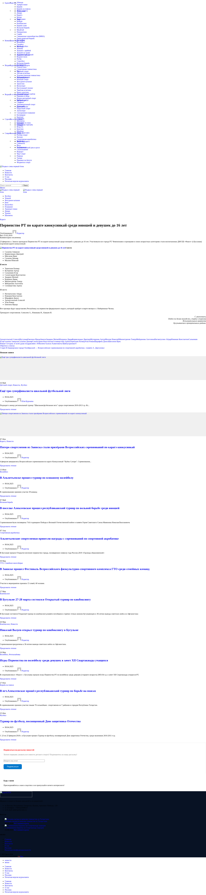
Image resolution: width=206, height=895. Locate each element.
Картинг (20, 117)
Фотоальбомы (14, 654)
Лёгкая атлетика (23, 73)
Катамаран (21, 115)
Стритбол (21, 61)
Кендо (19, 17)
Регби (19, 59)
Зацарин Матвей (53, 339)
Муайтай (20, 30)
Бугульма (24, 339)
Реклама (8, 848)
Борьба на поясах (24, 9)
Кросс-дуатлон (23, 92)
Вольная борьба (23, 28)
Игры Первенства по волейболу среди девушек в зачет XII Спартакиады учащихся (54, 660)
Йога (19, 145)
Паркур (20, 156)
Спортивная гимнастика (27, 69)
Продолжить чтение (8, 409)
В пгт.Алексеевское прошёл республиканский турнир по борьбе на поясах (48, 690)
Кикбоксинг (22, 23)
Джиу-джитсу (22, 11)
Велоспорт (21, 86)
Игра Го (20, 127)
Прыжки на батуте (24, 160)
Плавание (21, 106)
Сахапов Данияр (25, 341)
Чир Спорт (21, 154)
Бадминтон (21, 65)
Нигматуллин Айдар (162, 339)
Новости (16, 385)
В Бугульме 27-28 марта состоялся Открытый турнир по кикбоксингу (45, 599)
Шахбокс (20, 131)
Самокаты (21, 143)
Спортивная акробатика (26, 139)
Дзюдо (19, 13)
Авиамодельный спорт (26, 104)
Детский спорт (6, 385)
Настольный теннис (25, 88)
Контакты (9, 844)
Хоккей (20, 48)
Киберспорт (21, 147)
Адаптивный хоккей (25, 55)
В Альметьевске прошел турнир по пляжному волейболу (36, 477)
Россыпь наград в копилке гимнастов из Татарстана (26, 821)
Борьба (19, 7)
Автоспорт (21, 111)
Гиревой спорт (23, 71)
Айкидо (20, 2)
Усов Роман (89, 341)
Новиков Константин (180, 339)
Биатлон (20, 129)
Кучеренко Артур (98, 339)
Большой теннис (23, 77)
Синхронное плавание (26, 113)
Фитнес (20, 137)
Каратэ (19, 15)
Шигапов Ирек (114, 341)
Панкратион (22, 32)
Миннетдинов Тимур (127, 339)
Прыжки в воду (23, 96)
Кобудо (19, 21)
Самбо (19, 34)
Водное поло (22, 57)
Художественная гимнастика (28, 75)
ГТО (2, 563)
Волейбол (21, 42)
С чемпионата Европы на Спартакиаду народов (24, 828)
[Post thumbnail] (27, 819)
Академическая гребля (26, 94)
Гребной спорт (23, 100)
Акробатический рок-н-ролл (28, 148)
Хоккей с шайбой (24, 51)
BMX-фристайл (23, 133)
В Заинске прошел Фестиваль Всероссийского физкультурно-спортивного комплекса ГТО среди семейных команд (74, 569)
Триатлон (20, 84)
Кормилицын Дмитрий (81, 339)
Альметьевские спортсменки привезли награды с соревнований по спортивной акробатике (59, 538)
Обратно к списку (7, 346)
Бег (18, 71)
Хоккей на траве (23, 53)
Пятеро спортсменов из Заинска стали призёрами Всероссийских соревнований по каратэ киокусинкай (67, 447)
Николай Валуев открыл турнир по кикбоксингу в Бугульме (39, 630)
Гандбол (20, 44)
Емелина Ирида (34, 339)
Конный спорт (22, 79)
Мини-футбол (22, 46)
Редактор (20, 233)
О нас (7, 846)
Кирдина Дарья (66, 339)
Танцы (19, 158)
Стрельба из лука (24, 123)
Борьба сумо (22, 26)
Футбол (24, 385)
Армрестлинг (22, 5)
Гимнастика (21, 67)
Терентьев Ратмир (77, 341)
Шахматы (21, 121)
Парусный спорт (23, 108)
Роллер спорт (22, 135)
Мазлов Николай (112, 339)
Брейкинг (21, 141)
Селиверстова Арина (61, 341)
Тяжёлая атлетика (24, 90)
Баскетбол (21, 40)
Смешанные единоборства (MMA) (31, 36)
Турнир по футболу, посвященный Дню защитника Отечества (40, 721)
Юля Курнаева (27, 401)
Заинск (43, 339)
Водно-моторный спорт (26, 98)
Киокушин (21, 19)
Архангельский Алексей (10, 339)
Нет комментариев (21, 823)
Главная (8, 839)
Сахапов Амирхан (11, 341)
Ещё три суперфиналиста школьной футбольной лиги (35, 391)
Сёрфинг (20, 102)
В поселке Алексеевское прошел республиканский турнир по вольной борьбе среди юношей (59, 508)
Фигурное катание (24, 82)
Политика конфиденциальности (18, 850)
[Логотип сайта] (12, 166)
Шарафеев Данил (101, 341)
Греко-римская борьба (25, 38)
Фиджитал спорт (23, 162)
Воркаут (20, 152)
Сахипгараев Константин (42, 341)
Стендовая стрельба (25, 125)
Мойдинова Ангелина (145, 339)
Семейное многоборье (14, 563)
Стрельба (20, 119)
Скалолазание (22, 149)
